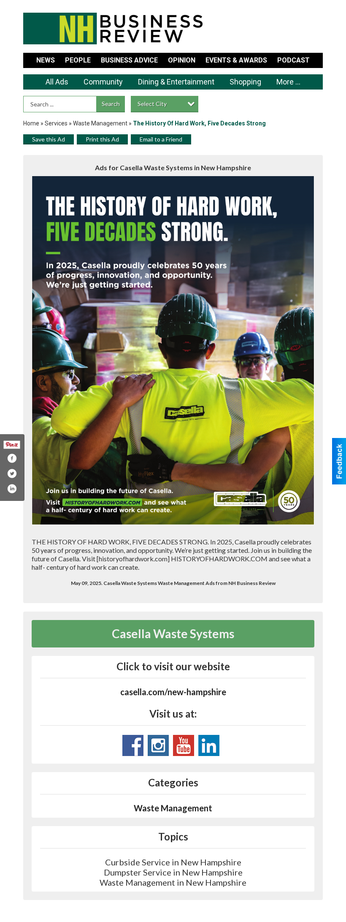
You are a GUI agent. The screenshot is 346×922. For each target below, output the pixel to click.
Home (31, 123)
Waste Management (100, 123)
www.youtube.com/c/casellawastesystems (183, 745)
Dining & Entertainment (176, 81)
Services (56, 123)
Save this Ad (48, 139)
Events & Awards (236, 60)
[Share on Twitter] (11, 473)
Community (103, 81)
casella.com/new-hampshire (173, 692)
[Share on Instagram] (11, 489)
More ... (288, 81)
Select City (152, 103)
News (45, 60)
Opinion (181, 60)
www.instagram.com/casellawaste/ (158, 745)
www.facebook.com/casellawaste (132, 745)
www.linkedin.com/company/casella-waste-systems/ (208, 745)
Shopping (245, 81)
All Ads (57, 81)
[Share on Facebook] (11, 458)
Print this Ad (102, 139)
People (78, 60)
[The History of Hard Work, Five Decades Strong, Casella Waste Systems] (173, 350)
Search (111, 103)
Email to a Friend (161, 139)
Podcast (293, 60)
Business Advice (129, 60)
